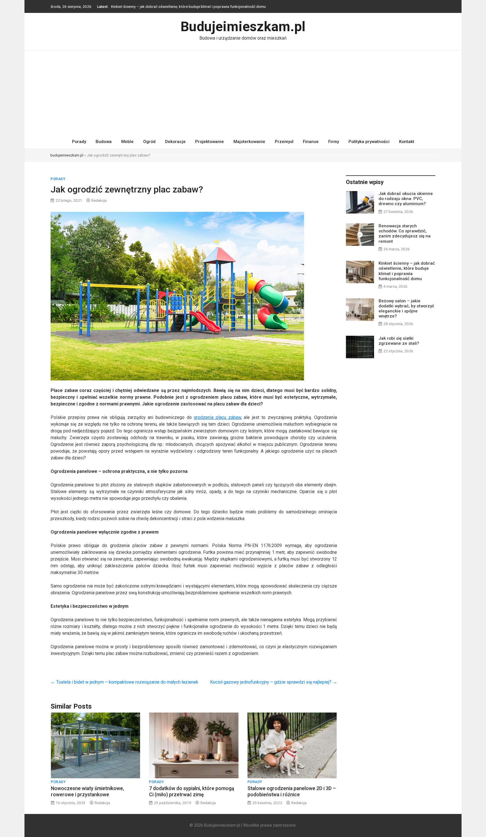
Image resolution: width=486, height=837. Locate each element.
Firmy (333, 141)
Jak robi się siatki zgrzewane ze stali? (399, 341)
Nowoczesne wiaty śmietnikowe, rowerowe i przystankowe (87, 791)
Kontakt (406, 141)
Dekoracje (175, 141)
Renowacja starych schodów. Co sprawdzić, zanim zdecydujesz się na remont (405, 233)
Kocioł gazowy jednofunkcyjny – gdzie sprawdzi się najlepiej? (273, 682)
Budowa (104, 141)
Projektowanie (209, 141)
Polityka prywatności (369, 141)
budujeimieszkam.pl (66, 155)
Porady (79, 141)
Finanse (311, 141)
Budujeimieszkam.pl (243, 27)
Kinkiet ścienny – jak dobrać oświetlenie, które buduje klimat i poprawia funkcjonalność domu (188, 6)
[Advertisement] (243, 92)
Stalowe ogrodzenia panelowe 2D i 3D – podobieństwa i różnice (292, 791)
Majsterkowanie (249, 141)
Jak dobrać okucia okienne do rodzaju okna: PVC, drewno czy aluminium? (406, 198)
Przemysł (284, 141)
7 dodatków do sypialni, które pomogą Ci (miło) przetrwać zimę (191, 791)
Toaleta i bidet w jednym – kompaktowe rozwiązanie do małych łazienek (124, 682)
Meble (127, 141)
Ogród (149, 141)
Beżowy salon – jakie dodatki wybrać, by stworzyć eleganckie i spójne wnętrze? (406, 308)
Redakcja (99, 200)
